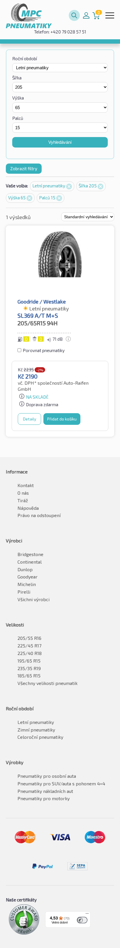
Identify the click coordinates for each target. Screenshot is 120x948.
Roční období (24, 58)
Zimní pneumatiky (36, 729)
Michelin (26, 584)
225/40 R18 (29, 653)
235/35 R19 (29, 668)
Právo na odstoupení (39, 515)
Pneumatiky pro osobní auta (46, 776)
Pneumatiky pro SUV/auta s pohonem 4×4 (61, 783)
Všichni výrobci (33, 599)
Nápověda (28, 508)
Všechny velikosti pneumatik (47, 683)
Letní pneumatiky (49, 185)
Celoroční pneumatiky (40, 737)
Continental (29, 561)
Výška (18, 97)
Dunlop (25, 569)
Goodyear (27, 576)
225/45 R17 (29, 645)
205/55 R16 (29, 638)
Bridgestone (30, 554)
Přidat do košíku (62, 418)
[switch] (82, 920)
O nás (23, 493)
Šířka (17, 77)
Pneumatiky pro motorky (43, 798)
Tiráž (22, 500)
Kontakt (25, 485)
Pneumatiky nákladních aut (45, 791)
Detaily (29, 418)
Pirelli (23, 591)
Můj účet (86, 15)
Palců (17, 118)
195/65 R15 (28, 660)
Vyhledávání (60, 142)
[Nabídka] (87, 914)
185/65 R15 (28, 675)
